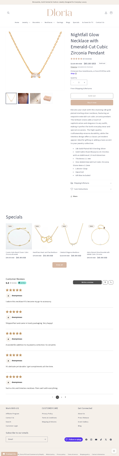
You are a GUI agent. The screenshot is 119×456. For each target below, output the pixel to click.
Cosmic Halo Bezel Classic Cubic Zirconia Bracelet (17, 253)
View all (59, 265)
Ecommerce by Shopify (37, 454)
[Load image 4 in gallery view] (47, 98)
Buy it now (92, 102)
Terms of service (73, 454)
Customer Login (12, 426)
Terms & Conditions (49, 418)
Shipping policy (85, 454)
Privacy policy (61, 454)
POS (25, 454)
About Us (81, 414)
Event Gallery (83, 422)
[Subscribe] (45, 439)
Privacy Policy (47, 414)
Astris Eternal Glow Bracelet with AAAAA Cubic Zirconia (98, 253)
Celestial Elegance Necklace (69, 252)
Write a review (87, 282)
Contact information (98, 454)
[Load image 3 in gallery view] (35, 98)
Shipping (74, 67)
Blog (79, 426)
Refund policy (50, 454)
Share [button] (75, 196)
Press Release (83, 418)
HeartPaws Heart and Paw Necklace (45, 252)
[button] (8, 12)
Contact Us (10, 418)
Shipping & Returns (49, 422)
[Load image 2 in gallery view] (23, 98)
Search (8, 422)
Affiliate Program (12, 414)
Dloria (22, 454)
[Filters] (105, 282)
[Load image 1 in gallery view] (11, 98)
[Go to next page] (66, 397)
